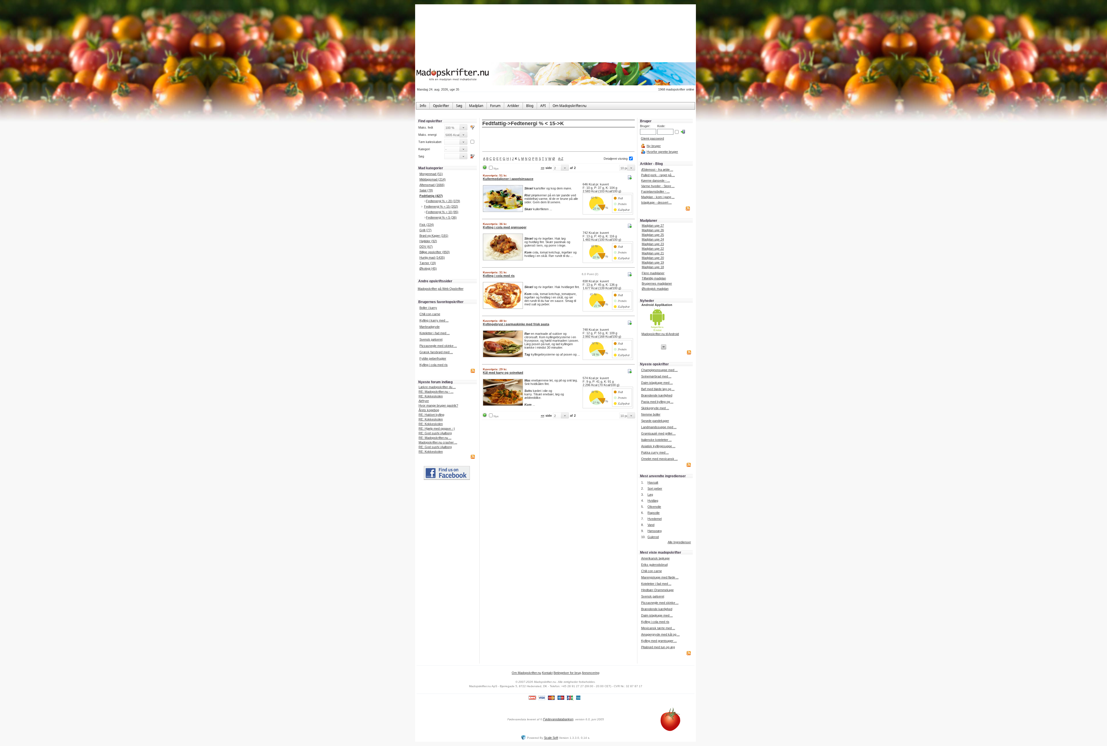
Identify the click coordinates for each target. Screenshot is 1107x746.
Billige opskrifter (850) (434, 252)
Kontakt (547, 672)
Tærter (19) (427, 263)
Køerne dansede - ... (655, 180)
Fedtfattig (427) (431, 196)
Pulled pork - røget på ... (658, 175)
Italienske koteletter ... (656, 439)
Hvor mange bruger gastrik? (438, 405)
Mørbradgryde (429, 326)
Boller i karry (428, 307)
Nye (496, 168)
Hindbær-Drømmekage (657, 590)
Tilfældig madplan (654, 278)
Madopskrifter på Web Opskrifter (441, 288)
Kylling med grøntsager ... (659, 640)
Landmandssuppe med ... (659, 427)
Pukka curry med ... (655, 452)
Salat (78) (426, 190)
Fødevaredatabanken (558, 719)
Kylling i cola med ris (433, 365)
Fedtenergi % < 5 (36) (441, 217)
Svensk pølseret (431, 339)
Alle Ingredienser (679, 542)
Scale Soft (551, 737)
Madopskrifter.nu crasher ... (438, 442)
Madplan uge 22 (653, 248)
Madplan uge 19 (653, 262)
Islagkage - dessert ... (656, 202)
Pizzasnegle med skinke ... (438, 345)
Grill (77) (425, 230)
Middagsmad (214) (432, 179)
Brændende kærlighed (656, 395)
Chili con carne (429, 314)
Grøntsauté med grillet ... (658, 433)
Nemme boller (650, 414)
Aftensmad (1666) (432, 185)
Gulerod (653, 537)
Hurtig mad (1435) (432, 257)
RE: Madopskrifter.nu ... (435, 437)
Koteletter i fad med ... (434, 333)
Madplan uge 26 (653, 230)
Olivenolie (654, 506)
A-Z (560, 158)
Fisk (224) (426, 224)
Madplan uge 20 (653, 258)
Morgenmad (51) (431, 174)
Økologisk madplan (655, 288)
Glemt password (652, 138)
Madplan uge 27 (653, 225)
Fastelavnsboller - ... (655, 191)
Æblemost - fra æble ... (657, 169)
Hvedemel (654, 518)
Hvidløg (652, 500)
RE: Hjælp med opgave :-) (437, 428)
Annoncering (590, 672)
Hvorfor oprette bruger (662, 151)
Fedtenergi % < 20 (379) (443, 201)
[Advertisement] (558, 140)
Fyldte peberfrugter (432, 358)
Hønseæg (654, 531)
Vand (650, 525)
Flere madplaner (653, 273)
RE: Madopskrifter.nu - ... (436, 391)
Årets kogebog (429, 410)
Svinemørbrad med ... (656, 376)
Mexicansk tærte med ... (658, 628)
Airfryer (424, 401)
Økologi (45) (428, 268)
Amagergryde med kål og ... (660, 634)
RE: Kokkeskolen (431, 396)
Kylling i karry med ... (434, 320)
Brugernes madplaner (657, 283)
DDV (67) (426, 246)
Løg (650, 494)
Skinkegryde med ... (655, 408)
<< (542, 168)
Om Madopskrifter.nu (526, 672)
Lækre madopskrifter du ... (437, 387)
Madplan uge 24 (653, 239)
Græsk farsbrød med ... (436, 352)
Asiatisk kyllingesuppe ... (658, 446)
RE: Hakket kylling (431, 414)
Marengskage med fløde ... (660, 577)
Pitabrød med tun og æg (658, 647)
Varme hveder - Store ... (658, 186)
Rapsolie (653, 512)
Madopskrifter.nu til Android (660, 334)
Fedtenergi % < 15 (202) (441, 206)
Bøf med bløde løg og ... (658, 389)
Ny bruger (654, 146)
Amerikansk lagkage (655, 558)
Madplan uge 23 (653, 244)
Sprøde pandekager (655, 420)
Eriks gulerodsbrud (654, 564)
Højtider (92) (428, 241)
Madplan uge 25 (653, 234)
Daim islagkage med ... (657, 382)
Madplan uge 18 (653, 267)
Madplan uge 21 (653, 253)
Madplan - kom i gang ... (658, 197)
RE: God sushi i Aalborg (435, 433)
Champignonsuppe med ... (659, 370)
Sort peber (654, 488)
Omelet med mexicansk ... (659, 459)
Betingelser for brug (567, 672)
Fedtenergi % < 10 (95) (442, 212)
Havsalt (652, 482)
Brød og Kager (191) (433, 235)
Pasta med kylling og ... (657, 401)
